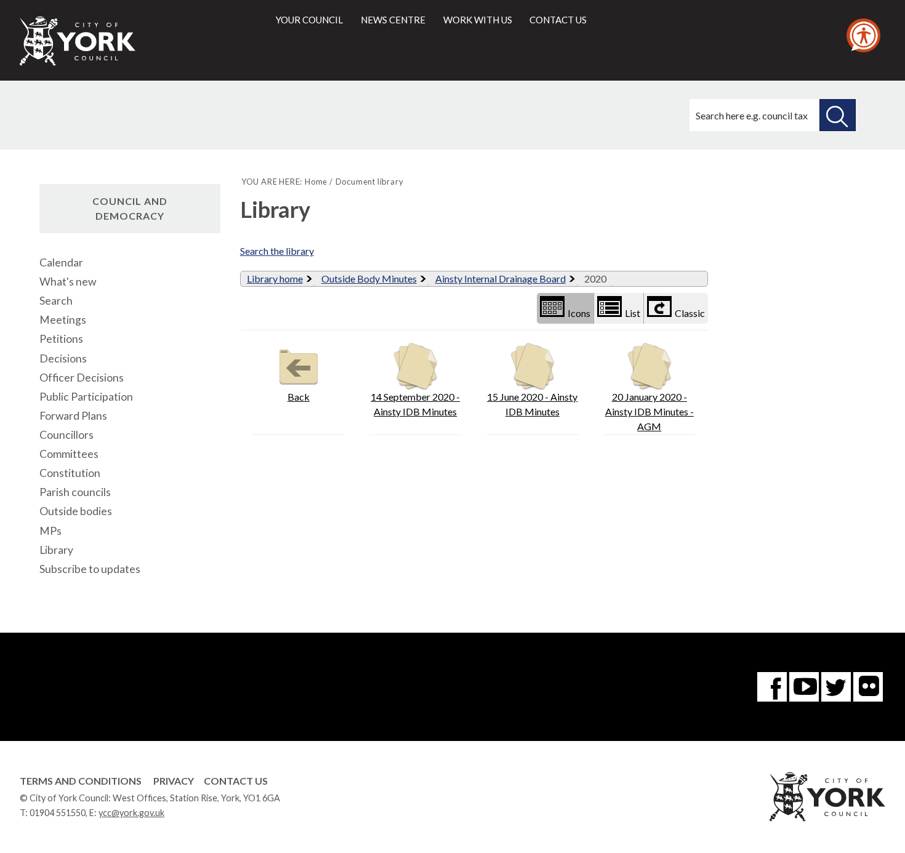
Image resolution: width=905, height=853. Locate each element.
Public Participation (86, 396)
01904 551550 (58, 812)
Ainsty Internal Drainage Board (500, 278)
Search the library (277, 251)
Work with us (477, 19)
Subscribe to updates (89, 569)
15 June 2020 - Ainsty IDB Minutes (532, 404)
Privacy (173, 781)
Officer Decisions (81, 377)
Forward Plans (73, 415)
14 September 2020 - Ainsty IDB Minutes (415, 404)
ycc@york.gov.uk (131, 812)
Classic (690, 313)
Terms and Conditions (81, 781)
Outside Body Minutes (369, 278)
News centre (393, 19)
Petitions (61, 338)
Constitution (69, 473)
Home (316, 181)
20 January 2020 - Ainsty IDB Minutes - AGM (649, 411)
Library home (275, 278)
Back (299, 396)
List (632, 313)
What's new (67, 281)
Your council (309, 19)
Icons (579, 313)
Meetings (62, 319)
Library (56, 549)
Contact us (558, 19)
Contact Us (236, 781)
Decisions (63, 358)
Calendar (61, 262)
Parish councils (75, 492)
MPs (50, 530)
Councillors (66, 434)
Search (56, 300)
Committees (69, 453)
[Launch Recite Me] (863, 35)
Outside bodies (75, 511)
